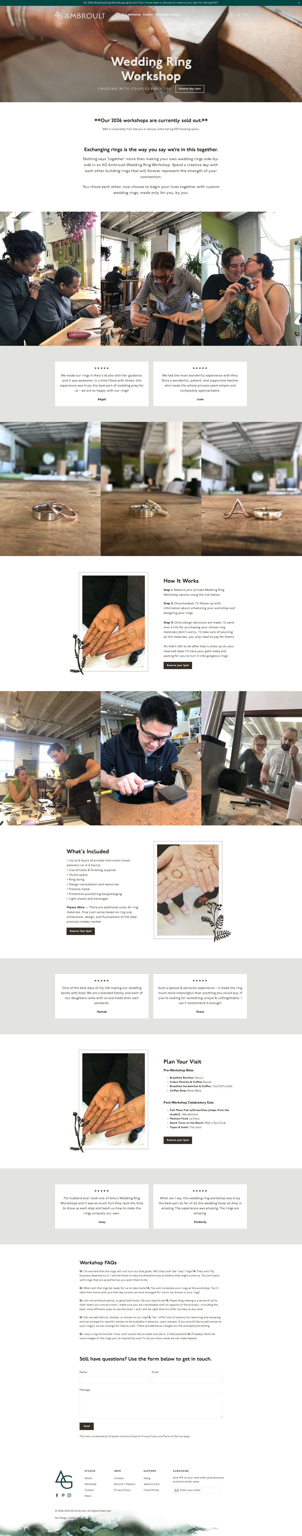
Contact (119, 1478)
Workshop (91, 1484)
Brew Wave (194, 1090)
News (88, 1496)
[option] (151, 51)
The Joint (195, 1127)
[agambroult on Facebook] (57, 1495)
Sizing (147, 1478)
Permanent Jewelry (168, 14)
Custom (148, 14)
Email (155, 1372)
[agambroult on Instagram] (69, 1495)
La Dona (194, 1118)
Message (85, 1390)
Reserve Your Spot (190, 89)
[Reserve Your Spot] (193, 892)
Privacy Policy (149, 1436)
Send (87, 1426)
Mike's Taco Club (215, 1123)
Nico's (199, 1078)
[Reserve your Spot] (109, 623)
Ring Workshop (131, 14)
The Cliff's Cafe (222, 1086)
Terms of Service (173, 1436)
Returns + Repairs (124, 1484)
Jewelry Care (152, 1484)
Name (83, 1372)
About (88, 1478)
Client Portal (151, 1490)
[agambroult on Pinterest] (63, 1495)
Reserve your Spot (178, 665)
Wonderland (190, 1114)
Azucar (207, 1082)
